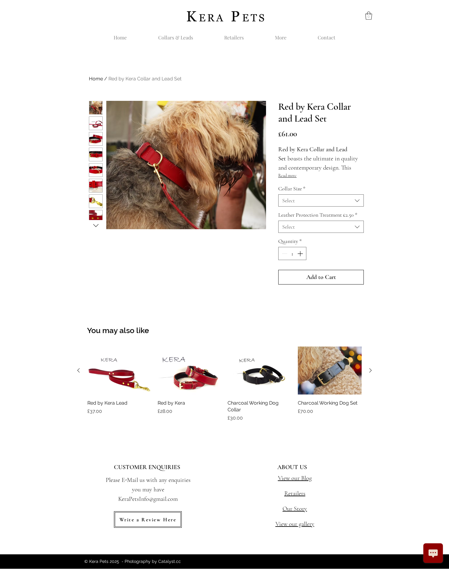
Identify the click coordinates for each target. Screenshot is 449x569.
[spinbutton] (292, 253)
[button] (368, 16)
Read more (287, 175)
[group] (224, 384)
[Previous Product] (78, 370)
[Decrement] (284, 253)
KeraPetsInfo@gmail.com (148, 499)
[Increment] (300, 253)
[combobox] (321, 200)
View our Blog (295, 478)
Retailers (294, 493)
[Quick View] (119, 371)
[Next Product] (370, 370)
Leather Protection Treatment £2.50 (317, 214)
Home (96, 79)
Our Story (295, 508)
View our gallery (295, 524)
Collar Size (291, 188)
